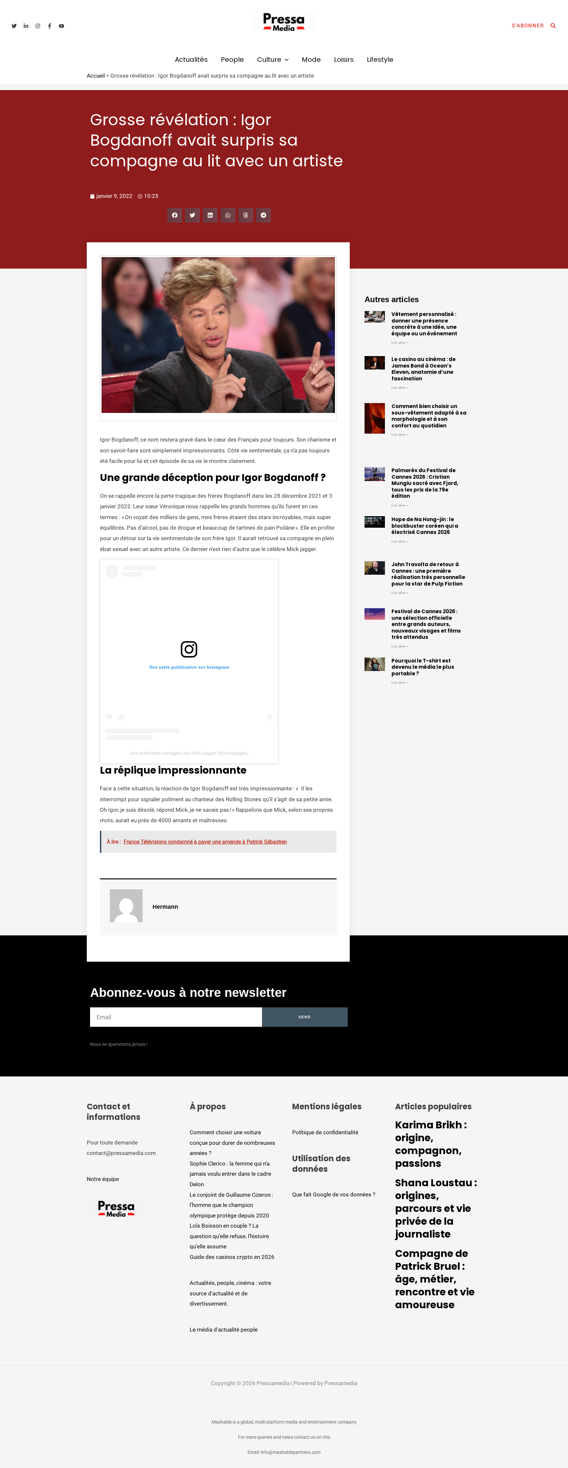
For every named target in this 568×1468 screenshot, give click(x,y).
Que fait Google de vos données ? (333, 1194)
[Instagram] (37, 26)
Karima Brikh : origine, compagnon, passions (431, 1144)
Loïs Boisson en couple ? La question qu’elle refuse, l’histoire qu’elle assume (229, 1236)
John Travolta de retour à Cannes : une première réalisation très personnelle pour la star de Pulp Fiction (428, 574)
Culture (269, 59)
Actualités (191, 59)
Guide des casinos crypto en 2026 (232, 1257)
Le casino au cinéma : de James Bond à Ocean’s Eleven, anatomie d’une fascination (423, 369)
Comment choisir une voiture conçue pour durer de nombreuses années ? (232, 1142)
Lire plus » (400, 342)
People (232, 59)
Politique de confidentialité (325, 1132)
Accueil (96, 75)
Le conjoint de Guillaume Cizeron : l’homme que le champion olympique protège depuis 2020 (231, 1205)
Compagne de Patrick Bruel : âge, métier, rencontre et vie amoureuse (435, 1279)
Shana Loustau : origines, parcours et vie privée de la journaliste (436, 1208)
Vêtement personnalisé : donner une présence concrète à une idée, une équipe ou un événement (424, 324)
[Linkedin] (26, 26)
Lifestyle (380, 59)
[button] (528, 25)
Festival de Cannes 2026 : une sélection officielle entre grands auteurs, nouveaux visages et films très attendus (426, 624)
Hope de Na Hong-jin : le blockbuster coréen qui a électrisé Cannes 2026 (424, 526)
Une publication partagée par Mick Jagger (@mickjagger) (189, 753)
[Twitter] (14, 26)
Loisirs (344, 59)
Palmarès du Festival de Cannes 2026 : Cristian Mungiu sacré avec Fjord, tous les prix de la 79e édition (424, 483)
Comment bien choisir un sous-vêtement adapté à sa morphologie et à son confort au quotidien (428, 416)
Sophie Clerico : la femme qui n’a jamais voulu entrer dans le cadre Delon (230, 1174)
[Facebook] (49, 26)
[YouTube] (61, 26)
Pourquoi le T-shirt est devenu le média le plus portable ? (422, 667)
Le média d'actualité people (224, 1329)
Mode (311, 59)
